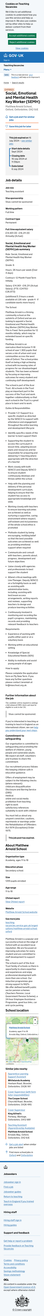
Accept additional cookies (22, 35)
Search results (18, 82)
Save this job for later (20, 126)
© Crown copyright (22, 1309)
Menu (7, 69)
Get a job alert (16, 1144)
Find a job (8, 1186)
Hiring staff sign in (13, 1220)
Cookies (8, 1260)
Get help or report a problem (18, 1240)
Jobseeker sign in (12, 1182)
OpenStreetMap (26, 1062)
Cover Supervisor (16, 1110)
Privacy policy (21, 1260)
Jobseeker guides (12, 1191)
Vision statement (12, 1274)
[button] (27, 1041)
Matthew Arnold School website (21, 912)
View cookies (22, 48)
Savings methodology (14, 1271)
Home (6, 82)
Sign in (7, 60)
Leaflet (10, 1062)
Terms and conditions (14, 1264)
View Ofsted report (15, 901)
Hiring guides (10, 1225)
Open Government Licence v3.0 (19, 1287)
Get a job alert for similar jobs (22, 118)
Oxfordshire (27, 1155)
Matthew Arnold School (19, 1027)
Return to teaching (13, 1196)
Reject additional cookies (22, 42)
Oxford (12, 1155)
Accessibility (10, 1267)
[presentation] (22, 1040)
